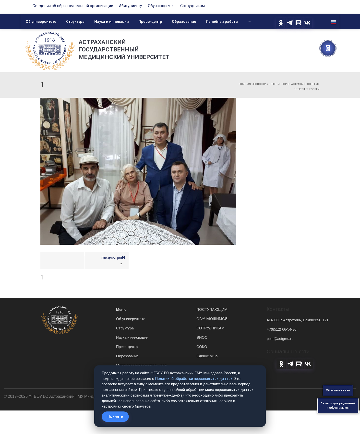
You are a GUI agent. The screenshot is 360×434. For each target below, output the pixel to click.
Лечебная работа (222, 21)
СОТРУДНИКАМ (210, 328)
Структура (75, 21)
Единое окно (206, 356)
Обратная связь (338, 390)
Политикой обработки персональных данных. (194, 378)
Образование (184, 21)
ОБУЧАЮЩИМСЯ (212, 319)
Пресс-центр (150, 21)
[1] (138, 171)
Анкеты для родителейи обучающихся (338, 405)
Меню (121, 309)
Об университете (41, 21)
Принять (115, 416)
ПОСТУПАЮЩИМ (212, 309)
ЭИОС (201, 337)
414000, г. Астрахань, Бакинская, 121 (297, 320)
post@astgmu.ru (280, 339)
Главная (245, 84)
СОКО (201, 347)
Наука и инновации (111, 21)
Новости (259, 84)
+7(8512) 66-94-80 (281, 329)
